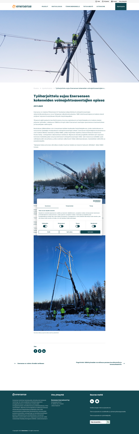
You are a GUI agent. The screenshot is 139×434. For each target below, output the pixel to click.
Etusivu (36, 88)
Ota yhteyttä (123, 1)
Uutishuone (101, 6)
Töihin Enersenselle (73, 6)
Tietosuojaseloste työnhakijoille (100, 415)
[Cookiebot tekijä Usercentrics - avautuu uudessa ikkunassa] (94, 201)
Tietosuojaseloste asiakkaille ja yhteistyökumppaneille (108, 411)
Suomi (115, 1)
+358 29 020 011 (55, 405)
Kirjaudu (106, 1)
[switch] (61, 226)
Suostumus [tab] (48, 206)
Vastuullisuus (57, 6)
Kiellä (48, 232)
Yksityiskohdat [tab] (69, 206)
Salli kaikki (90, 232)
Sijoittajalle (121, 6)
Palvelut (45, 6)
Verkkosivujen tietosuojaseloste (100, 408)
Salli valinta (69, 232)
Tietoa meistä (88, 6)
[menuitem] (104, 1)
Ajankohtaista (47, 88)
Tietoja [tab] (91, 206)
